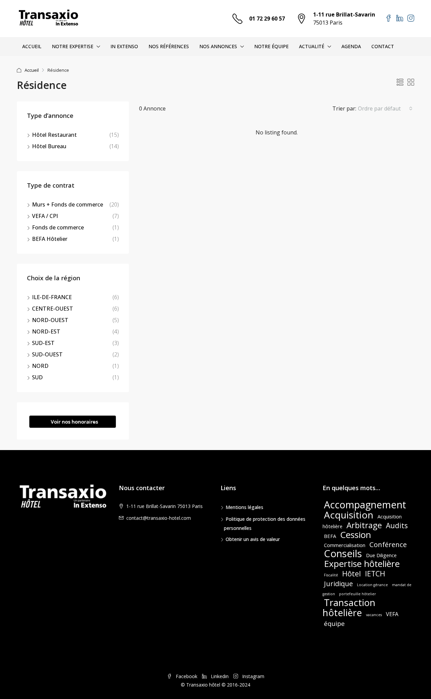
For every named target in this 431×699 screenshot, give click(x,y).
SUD (37, 377)
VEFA (392, 614)
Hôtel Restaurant (54, 134)
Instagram (252, 676)
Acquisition (348, 514)
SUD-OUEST (47, 354)
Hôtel (351, 573)
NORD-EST (46, 331)
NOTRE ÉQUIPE (271, 46)
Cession (355, 535)
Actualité (311, 46)
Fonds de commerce (58, 227)
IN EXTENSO (124, 46)
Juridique (338, 583)
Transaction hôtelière (349, 607)
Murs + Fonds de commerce (67, 204)
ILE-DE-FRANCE (52, 297)
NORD (40, 366)
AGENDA (351, 46)
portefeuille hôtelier (357, 594)
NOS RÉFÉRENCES (168, 46)
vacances (374, 614)
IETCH (375, 573)
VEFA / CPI (45, 216)
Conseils (343, 553)
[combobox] (385, 108)
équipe (334, 623)
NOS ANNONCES (218, 46)
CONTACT (382, 46)
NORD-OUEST (50, 320)
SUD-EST (43, 343)
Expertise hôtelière (362, 564)
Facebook (186, 676)
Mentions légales (244, 507)
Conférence (388, 544)
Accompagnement (365, 504)
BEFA (330, 536)
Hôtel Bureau (49, 146)
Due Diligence (381, 555)
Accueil (32, 70)
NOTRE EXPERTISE (72, 46)
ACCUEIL (31, 46)
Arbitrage (364, 525)
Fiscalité (331, 575)
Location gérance (372, 584)
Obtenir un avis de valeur (253, 539)
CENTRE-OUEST (52, 308)
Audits (397, 525)
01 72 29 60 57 (267, 18)
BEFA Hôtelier (49, 239)
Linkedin (219, 676)
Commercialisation (344, 545)
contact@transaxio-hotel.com (158, 518)
